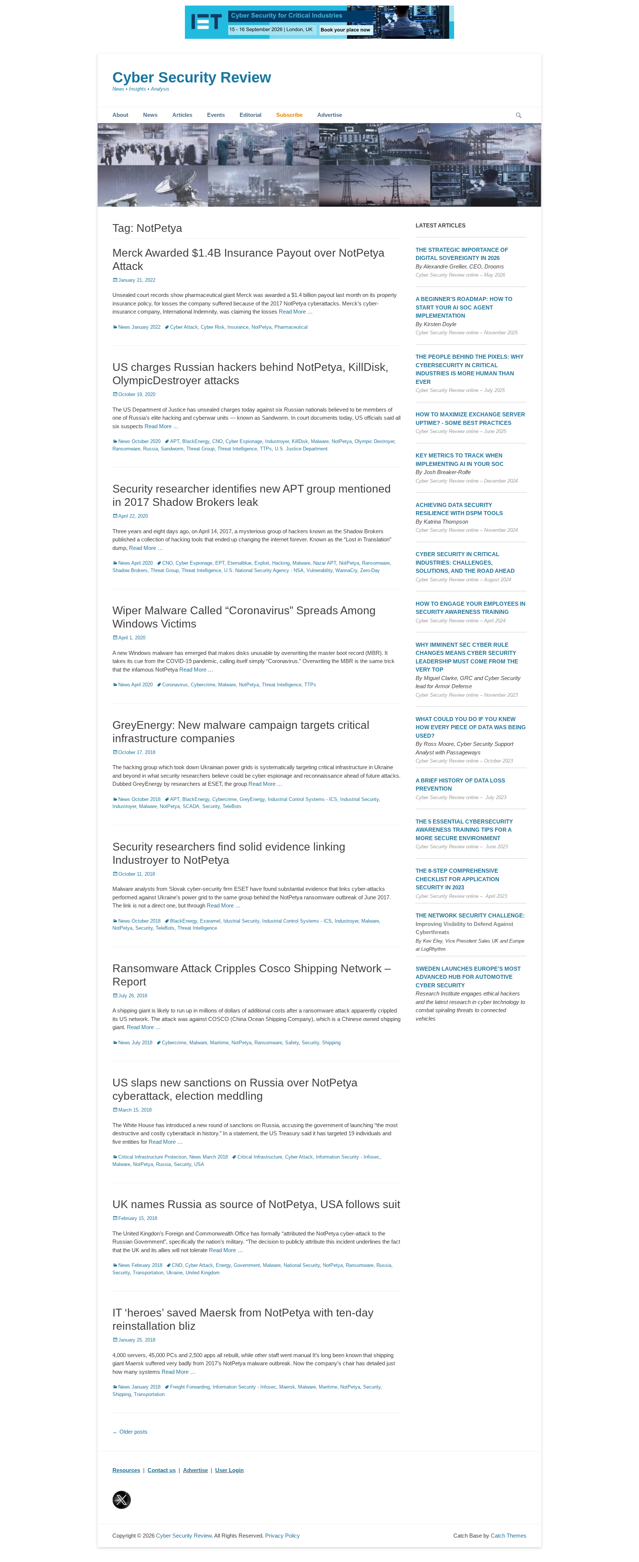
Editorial (250, 115)
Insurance (237, 327)
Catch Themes (509, 1535)
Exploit (261, 563)
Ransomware (126, 449)
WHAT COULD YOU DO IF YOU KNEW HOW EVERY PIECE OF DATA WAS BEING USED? (471, 727)
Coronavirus (175, 684)
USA (199, 1164)
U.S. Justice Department (301, 449)
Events (216, 115)
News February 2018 (140, 1265)
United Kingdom (203, 1272)
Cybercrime (203, 684)
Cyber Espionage (244, 441)
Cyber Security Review (191, 77)
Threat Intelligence (237, 449)
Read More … (296, 311)
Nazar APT (324, 563)
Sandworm (172, 449)
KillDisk (300, 441)
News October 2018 (139, 799)
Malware (320, 441)
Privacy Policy (282, 1535)
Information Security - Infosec (347, 1157)
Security (211, 806)
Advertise (329, 115)
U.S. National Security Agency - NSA (264, 570)
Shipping (331, 1042)
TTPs (266, 449)
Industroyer (277, 441)
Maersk (287, 1387)
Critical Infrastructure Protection (152, 1157)
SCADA (191, 806)
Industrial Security (359, 799)
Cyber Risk (212, 327)
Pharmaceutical (291, 327)
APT (174, 441)
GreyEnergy (252, 799)
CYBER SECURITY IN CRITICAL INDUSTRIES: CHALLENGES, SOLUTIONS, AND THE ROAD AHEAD (465, 562)
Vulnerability (319, 570)
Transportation (148, 1272)
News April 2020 (135, 563)
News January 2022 (139, 327)
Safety (292, 1042)
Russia (150, 449)
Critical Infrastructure (259, 1157)
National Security (302, 1265)
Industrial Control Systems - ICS (302, 799)
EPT (219, 563)
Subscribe (289, 115)
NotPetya (261, 327)
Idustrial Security (241, 921)
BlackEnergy (195, 441)
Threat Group (200, 449)
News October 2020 (139, 441)
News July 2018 (135, 1042)
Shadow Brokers (130, 570)
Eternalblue (239, 563)
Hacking (281, 563)
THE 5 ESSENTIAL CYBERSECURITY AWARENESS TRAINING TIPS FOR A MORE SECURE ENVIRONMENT (464, 829)
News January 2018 (139, 1387)
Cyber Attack (184, 327)
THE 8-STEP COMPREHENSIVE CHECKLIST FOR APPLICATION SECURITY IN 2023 (457, 879)
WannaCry (346, 570)
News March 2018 (208, 1157)
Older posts (130, 1432)
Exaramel (210, 921)
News (150, 115)
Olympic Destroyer (374, 441)
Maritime (219, 1042)
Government (247, 1265)
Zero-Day (370, 570)
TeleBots (232, 806)
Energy (223, 1265)
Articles (182, 115)
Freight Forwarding (190, 1387)
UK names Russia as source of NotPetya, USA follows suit (256, 1204)
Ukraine (174, 1272)
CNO (217, 441)
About (120, 115)
